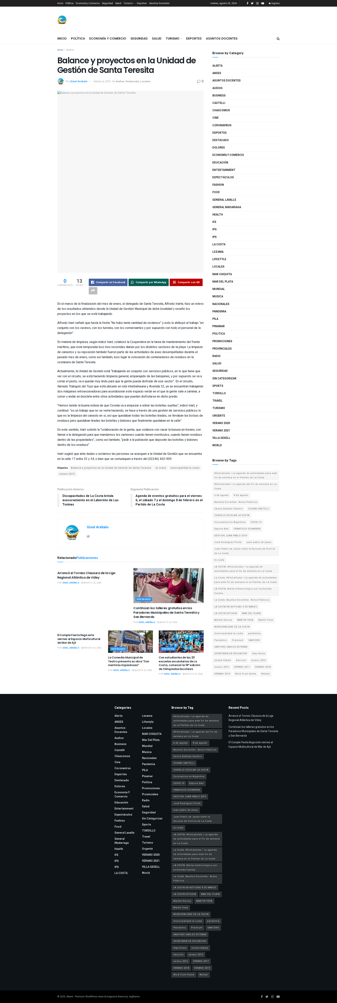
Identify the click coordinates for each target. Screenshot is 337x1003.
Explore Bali (221, 528)
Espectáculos (223, 177)
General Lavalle (224, 200)
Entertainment (223, 170)
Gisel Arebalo (78, 81)
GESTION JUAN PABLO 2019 (230, 535)
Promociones (222, 341)
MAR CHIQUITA (222, 274)
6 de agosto (221, 495)
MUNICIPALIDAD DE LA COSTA (232, 626)
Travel (217, 401)
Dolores (218, 148)
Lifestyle (219, 259)
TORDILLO (219, 393)
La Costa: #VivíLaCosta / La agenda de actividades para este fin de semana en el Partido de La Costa (245, 580)
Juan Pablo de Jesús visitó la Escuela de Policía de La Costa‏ (244, 551)
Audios (70, 50)
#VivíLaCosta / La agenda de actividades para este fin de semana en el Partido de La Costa (245, 475)
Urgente (218, 416)
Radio (216, 356)
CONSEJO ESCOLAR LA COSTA (231, 515)
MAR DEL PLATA (251, 613)
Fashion (218, 185)
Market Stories (223, 620)
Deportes (142, 3)
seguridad (220, 371)
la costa (161, 468)
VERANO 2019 (222, 673)
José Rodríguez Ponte (228, 542)
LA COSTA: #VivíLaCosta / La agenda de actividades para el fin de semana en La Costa (243, 569)
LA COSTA (218, 244)
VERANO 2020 (221, 423)
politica (218, 334)
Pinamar (218, 326)
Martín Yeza (265, 620)
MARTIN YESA (245, 620)
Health (217, 215)
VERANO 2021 (221, 431)
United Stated (222, 660)
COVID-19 (256, 522)
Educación (220, 163)
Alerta (217, 66)
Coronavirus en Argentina (230, 522)
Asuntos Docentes (159, 3)
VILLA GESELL (221, 438)
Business (219, 96)
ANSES (216, 73)
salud (216, 363)
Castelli (218, 103)
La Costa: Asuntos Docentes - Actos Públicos (242, 600)
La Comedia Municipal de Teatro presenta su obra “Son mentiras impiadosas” (128, 661)
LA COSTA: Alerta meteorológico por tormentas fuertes (243, 591)
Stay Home (258, 653)
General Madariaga (226, 207)
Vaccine (241, 660)
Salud (118, 3)
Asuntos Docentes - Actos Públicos (235, 502)
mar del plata (222, 282)
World (217, 445)
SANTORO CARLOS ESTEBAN (230, 647)
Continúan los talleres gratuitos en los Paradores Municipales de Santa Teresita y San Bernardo (166, 612)
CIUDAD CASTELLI (258, 508)
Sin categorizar (224, 378)
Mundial (218, 289)
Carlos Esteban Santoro (228, 508)
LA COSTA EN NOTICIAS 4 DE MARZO (235, 606)
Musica (217, 296)
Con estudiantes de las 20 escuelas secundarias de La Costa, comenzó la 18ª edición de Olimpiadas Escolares (179, 663)
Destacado (132, 81)
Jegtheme (134, 996)
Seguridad (107, 3)
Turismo (128, 3)
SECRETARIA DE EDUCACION (230, 653)
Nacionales (220, 304)
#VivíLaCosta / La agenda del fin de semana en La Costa (245, 486)
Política (70, 3)
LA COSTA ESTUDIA (225, 613)
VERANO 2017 (242, 667)
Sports (217, 386)
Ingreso (275, 3)
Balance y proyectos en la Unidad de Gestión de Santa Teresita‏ (111, 468)
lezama (217, 252)
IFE (214, 222)
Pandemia (219, 311)
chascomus (221, 110)
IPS (214, 229)
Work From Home (245, 673)
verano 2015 (67, 474)
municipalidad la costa (185, 468)
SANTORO (254, 640)
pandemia (254, 633)
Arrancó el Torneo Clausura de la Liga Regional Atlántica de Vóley (86, 575)
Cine (215, 118)
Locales (145, 81)
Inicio (60, 3)
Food (216, 192)
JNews (69, 996)
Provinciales (222, 349)
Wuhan (265, 673)
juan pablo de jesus (259, 542)
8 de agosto (241, 495)
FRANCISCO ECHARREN (247, 528)
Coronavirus (221, 125)
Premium (237, 640)
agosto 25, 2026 (92, 582)
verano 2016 (221, 667)
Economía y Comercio (88, 3)
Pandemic (220, 640)
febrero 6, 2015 (102, 81)
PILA (215, 319)
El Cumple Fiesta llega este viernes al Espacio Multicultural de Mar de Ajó (78, 639)
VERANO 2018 (263, 667)
